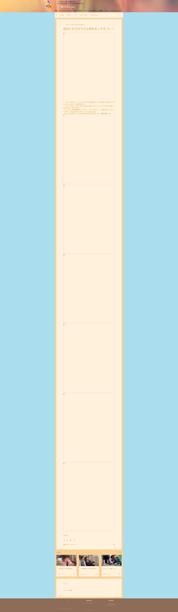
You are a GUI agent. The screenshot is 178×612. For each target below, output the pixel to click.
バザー (74, 15)
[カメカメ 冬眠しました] (112, 560)
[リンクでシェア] (74, 540)
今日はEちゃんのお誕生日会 (89, 568)
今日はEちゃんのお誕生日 (65, 568)
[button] (120, 15)
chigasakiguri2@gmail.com (90, 603)
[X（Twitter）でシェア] (67, 540)
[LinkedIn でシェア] (70, 540)
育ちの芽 (69, 15)
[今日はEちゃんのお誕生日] (66, 560)
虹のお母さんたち (95, 15)
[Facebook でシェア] (64, 540)
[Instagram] (66, 600)
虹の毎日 (62, 15)
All (56, 15)
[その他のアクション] (114, 24)
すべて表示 (119, 552)
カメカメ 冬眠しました (110, 568)
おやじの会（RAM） (83, 15)
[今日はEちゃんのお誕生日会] (89, 560)
